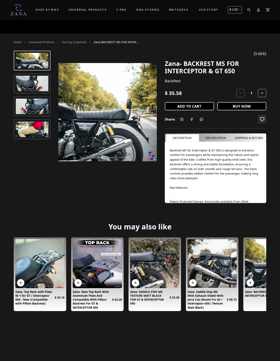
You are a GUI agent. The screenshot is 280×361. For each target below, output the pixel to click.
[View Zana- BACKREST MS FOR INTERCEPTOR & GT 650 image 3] (32, 106)
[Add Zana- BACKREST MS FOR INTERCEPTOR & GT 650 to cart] (250, 283)
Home (18, 42)
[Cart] (268, 10)
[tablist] (215, 137)
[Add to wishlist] (262, 119)
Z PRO (121, 9)
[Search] (249, 10)
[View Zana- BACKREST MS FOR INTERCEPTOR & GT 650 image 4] (32, 129)
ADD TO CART (189, 106)
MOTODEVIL (179, 9)
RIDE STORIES (147, 9)
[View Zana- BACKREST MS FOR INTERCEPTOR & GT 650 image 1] (32, 60)
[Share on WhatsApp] (201, 119)
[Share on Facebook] (191, 119)
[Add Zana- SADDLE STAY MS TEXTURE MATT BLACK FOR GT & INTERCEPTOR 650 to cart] (135, 283)
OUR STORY (209, 9)
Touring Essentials (74, 42)
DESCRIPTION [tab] (182, 138)
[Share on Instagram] (182, 119)
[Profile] (258, 10)
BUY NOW (242, 106)
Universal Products (42, 42)
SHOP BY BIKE (47, 9)
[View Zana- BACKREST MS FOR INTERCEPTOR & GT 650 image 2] (32, 83)
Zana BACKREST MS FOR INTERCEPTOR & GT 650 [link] (116, 42)
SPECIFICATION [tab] (215, 138)
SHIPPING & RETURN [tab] (249, 138)
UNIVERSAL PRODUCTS (88, 9)
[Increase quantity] (262, 93)
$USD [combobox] (233, 9)
